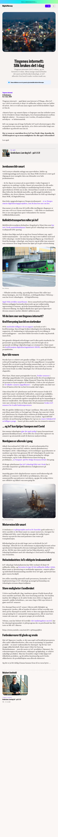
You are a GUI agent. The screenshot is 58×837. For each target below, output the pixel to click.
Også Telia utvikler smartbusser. (15, 302)
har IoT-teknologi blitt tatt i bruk (33, 464)
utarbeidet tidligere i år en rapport (20, 326)
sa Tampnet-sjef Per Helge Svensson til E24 (30, 459)
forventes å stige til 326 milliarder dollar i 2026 (36, 567)
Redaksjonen (7, 95)
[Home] (7, 6)
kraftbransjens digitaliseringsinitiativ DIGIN (22, 347)
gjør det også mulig (28, 431)
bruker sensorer (43, 375)
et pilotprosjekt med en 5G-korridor (27, 529)
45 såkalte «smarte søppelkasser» (17, 384)
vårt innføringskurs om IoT (41, 621)
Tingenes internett (7, 92)
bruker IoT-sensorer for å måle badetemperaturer (28, 404)
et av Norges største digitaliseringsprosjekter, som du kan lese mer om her (27, 202)
